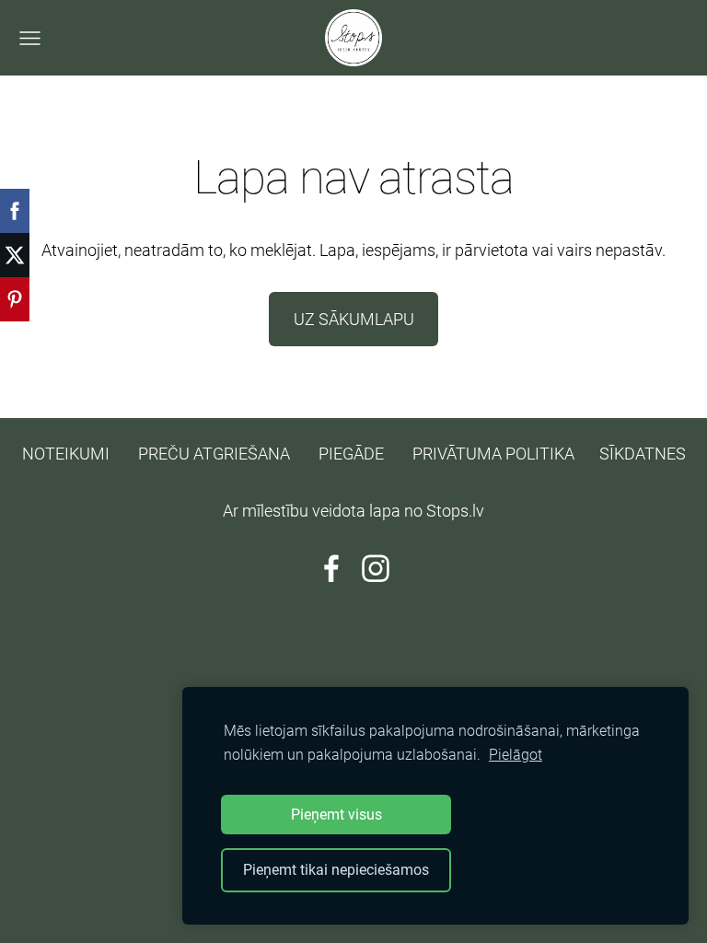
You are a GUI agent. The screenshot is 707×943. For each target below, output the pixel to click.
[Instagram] (375, 569)
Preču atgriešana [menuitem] (214, 453)
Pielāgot (515, 754)
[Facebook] (331, 569)
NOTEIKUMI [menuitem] (66, 453)
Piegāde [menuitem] (351, 453)
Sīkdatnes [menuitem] (642, 453)
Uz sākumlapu (354, 319)
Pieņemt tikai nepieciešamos (336, 870)
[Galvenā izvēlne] (30, 38)
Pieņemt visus (336, 814)
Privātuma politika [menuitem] (493, 453)
